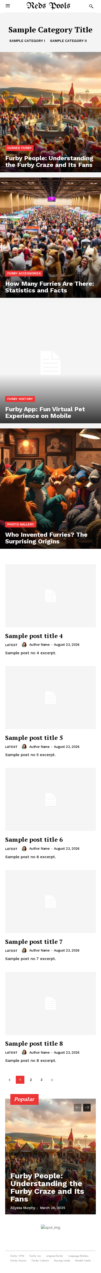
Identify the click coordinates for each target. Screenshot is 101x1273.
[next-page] (87, 1107)
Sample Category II (68, 41)
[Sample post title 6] (50, 799)
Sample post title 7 (34, 941)
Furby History (20, 399)
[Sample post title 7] (50, 901)
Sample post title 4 (34, 636)
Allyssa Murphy (22, 1208)
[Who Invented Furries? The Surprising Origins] (50, 488)
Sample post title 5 (34, 737)
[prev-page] (77, 1107)
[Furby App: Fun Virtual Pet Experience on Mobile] (50, 363)
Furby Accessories (24, 273)
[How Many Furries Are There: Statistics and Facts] (50, 237)
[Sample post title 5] (50, 697)
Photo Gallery (20, 524)
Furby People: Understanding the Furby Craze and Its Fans (47, 1187)
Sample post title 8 (34, 1043)
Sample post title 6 (34, 839)
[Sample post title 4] (50, 595)
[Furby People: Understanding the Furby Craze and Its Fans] (50, 112)
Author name (39, 645)
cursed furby (19, 148)
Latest (11, 645)
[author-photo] (24, 644)
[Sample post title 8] (50, 1003)
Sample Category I (27, 41)
